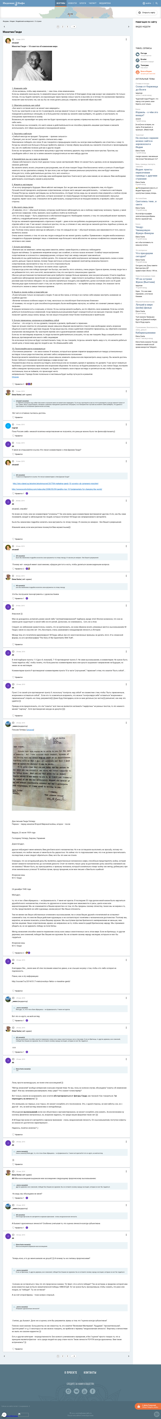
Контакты (90, 1372)
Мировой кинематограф (145, 302)
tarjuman (139, 93)
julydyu (156, 1407)
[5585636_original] (43, 773)
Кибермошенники (145, 332)
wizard (138, 119)
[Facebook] (92, 1391)
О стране (38, 21)
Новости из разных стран (145, 276)
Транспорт (140, 135)
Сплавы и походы (142, 84)
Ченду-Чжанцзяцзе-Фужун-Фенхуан (145, 230)
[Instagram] (68, 1391)
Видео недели (143, 27)
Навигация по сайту (146, 22)
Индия (12, 21)
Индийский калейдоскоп (25, 21)
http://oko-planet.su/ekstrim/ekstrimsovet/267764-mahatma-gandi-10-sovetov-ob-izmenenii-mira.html (55, 483)
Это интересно (141, 250)
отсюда (30, 730)
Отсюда (15, 377)
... (73, 26)
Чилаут (92, 3)
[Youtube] (84, 1391)
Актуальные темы (145, 79)
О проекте (71, 1372)
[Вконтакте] (76, 1391)
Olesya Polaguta (147, 1407)
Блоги (83, 3)
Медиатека (105, 3)
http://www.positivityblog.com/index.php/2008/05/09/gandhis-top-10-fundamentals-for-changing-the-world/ (57, 489)
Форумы (60, 3)
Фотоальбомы (141, 198)
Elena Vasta (140, 151)
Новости (72, 3)
